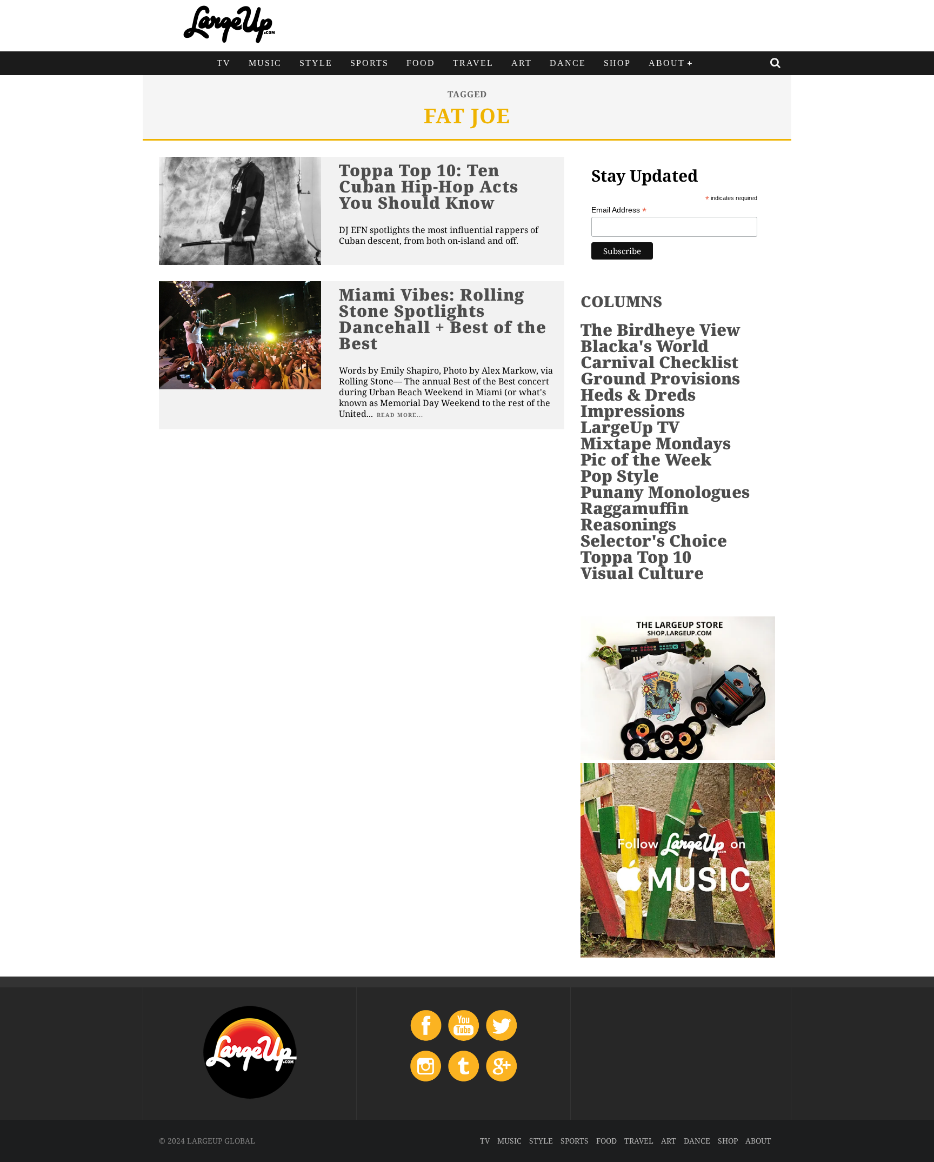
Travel (473, 63)
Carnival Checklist (659, 362)
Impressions (633, 411)
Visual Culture (642, 573)
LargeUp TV (630, 427)
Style (315, 63)
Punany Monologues (665, 492)
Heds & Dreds (638, 394)
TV (224, 63)
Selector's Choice (654, 540)
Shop (617, 63)
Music (265, 63)
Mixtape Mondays (656, 443)
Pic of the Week (646, 459)
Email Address (618, 210)
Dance (568, 63)
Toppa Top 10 (636, 557)
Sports (369, 63)
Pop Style (620, 475)
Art (521, 63)
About (667, 63)
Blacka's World (645, 346)
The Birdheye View (660, 329)
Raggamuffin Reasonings (635, 516)
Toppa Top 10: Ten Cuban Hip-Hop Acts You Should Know (428, 186)
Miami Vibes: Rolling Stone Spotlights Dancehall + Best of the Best (442, 318)
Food (420, 63)
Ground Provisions (660, 378)
